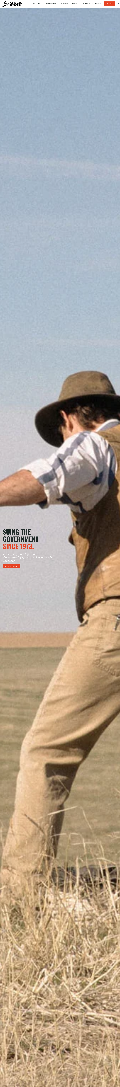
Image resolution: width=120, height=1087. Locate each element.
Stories (74, 3)
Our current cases (11, 566)
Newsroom (98, 3)
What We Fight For (50, 3)
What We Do (64, 3)
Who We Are (36, 3)
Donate (109, 3)
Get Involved (86, 3)
